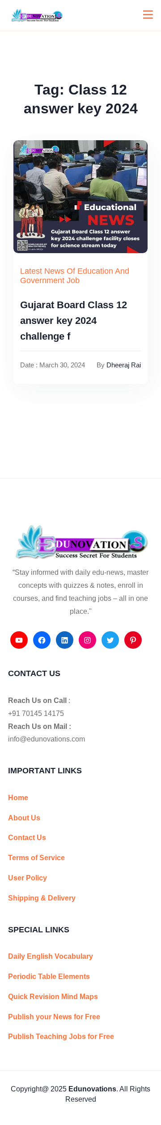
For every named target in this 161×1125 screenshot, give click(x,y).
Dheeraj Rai (123, 365)
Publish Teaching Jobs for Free (61, 1036)
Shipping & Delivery (42, 898)
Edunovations (92, 1089)
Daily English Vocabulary (50, 956)
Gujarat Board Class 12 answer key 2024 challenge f (73, 320)
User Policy (27, 878)
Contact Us (27, 837)
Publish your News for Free (54, 1017)
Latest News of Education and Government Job (74, 276)
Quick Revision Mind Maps (53, 996)
